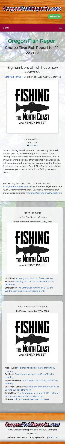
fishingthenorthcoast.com (15, 187)
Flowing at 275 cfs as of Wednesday (34, 278)
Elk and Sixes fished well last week (32, 399)
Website (34, 145)
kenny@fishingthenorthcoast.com (45, 193)
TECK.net (53, 437)
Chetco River (12, 76)
